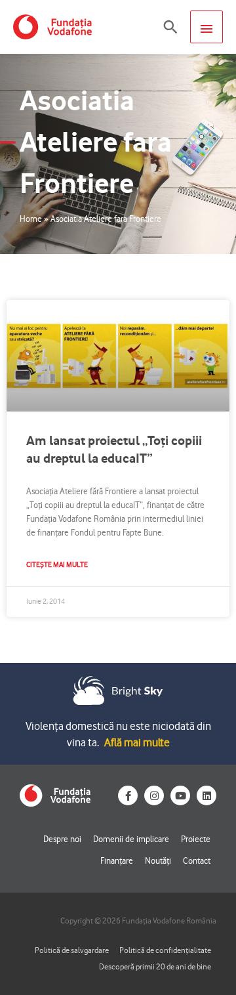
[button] (170, 27)
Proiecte (195, 839)
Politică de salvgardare (72, 950)
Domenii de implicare (131, 839)
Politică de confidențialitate (165, 950)
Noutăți (158, 860)
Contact (196, 860)
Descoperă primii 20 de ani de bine (155, 966)
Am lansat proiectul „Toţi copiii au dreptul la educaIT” (114, 449)
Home (31, 218)
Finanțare (116, 860)
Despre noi (62, 839)
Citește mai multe (57, 564)
